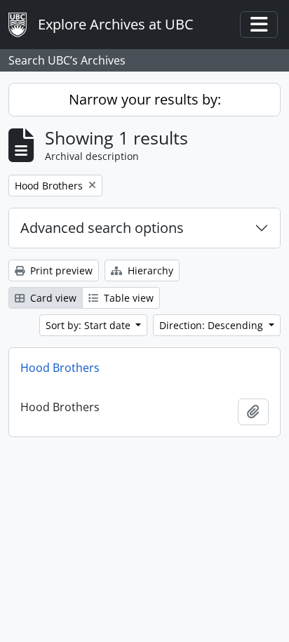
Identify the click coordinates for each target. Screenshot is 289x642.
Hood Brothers (60, 367)
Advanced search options (102, 227)
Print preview (60, 270)
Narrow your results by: (145, 99)
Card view (51, 298)
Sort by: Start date (89, 325)
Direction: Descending (212, 325)
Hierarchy (149, 270)
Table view (127, 298)
